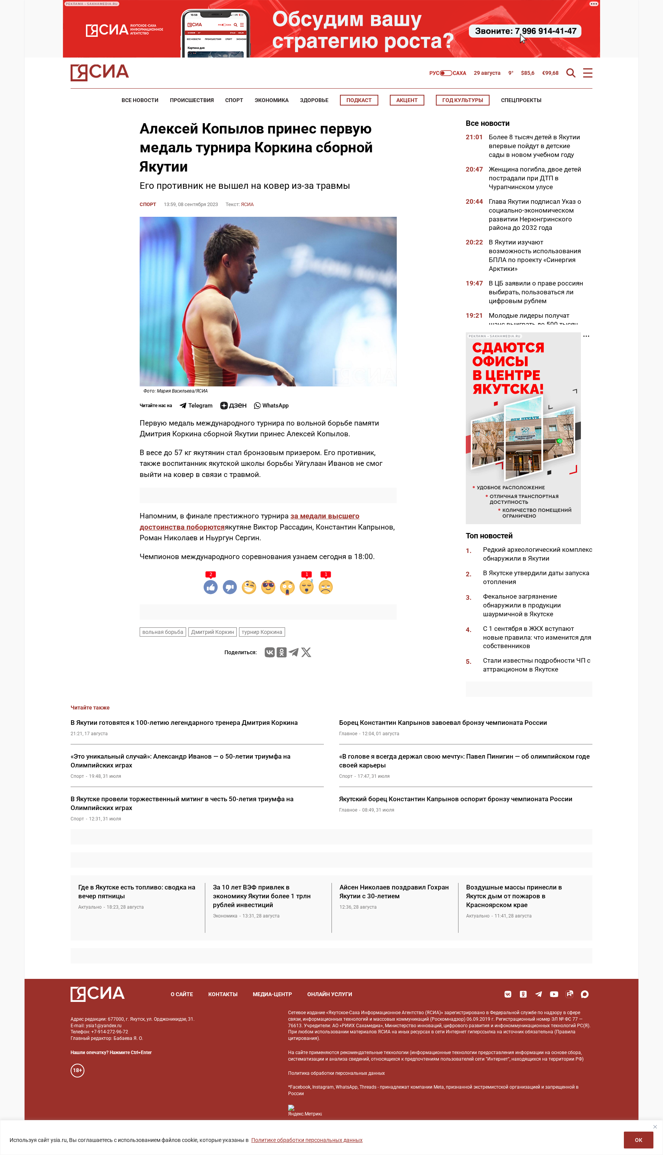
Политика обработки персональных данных (336, 1073)
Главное (348, 733)
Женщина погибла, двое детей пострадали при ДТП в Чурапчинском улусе (535, 178)
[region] (331, 1137)
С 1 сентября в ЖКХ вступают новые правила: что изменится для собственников (537, 637)
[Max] (584, 994)
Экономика (272, 100)
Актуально (90, 907)
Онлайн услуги (329, 994)
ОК (638, 1140)
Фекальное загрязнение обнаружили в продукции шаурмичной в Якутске (522, 605)
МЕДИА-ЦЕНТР (272, 994)
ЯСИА (247, 204)
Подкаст (359, 100)
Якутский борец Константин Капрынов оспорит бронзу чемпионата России (455, 799)
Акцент (407, 100)
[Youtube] (554, 994)
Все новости (140, 100)
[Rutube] (569, 994)
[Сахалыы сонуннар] (448, 73)
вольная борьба (162, 632)
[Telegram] (294, 652)
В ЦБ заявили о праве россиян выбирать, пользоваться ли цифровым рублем (536, 292)
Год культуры (462, 100)
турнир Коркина (262, 632)
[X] (306, 652)
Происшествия (192, 100)
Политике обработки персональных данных (307, 1140)
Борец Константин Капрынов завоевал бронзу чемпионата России (443, 722)
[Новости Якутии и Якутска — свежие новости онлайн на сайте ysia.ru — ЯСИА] (100, 72)
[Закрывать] (655, 1126)
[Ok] (523, 994)
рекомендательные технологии (374, 1052)
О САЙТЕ (182, 994)
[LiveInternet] (335, 1111)
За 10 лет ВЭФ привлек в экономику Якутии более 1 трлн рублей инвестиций (262, 896)
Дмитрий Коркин (212, 632)
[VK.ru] (270, 652)
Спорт (234, 100)
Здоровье (314, 100)
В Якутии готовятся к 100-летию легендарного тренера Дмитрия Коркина (184, 722)
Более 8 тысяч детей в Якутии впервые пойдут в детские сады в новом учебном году (534, 145)
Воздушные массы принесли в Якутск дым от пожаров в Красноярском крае (514, 896)
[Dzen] (233, 405)
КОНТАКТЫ (222, 994)
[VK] (508, 994)
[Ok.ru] (282, 652)
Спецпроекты (521, 100)
